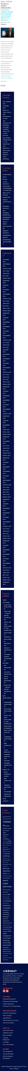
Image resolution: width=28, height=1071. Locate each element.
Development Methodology (10, 1001)
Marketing (6, 197)
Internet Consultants (7, 765)
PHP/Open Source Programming (11, 1006)
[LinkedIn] (7, 991)
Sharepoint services (7, 923)
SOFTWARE (6, 602)
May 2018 (6, 450)
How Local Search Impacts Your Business (6, 154)
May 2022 (6, 347)
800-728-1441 (15, 974)
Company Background (7, 787)
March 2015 (7, 497)
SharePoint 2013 (6, 903)
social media (6, 927)
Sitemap (16, 1068)
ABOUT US (6, 769)
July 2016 (6, 487)
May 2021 (6, 379)
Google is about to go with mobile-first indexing (7, 76)
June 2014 (6, 531)
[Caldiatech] (8, 2)
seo (8, 894)
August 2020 (7, 413)
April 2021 (6, 381)
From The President (8, 1044)
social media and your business (7, 929)
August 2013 (7, 567)
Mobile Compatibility (7, 202)
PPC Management (7, 667)
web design (8, 951)
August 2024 (7, 268)
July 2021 (6, 374)
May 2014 (6, 533)
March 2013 (7, 579)
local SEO (6, 862)
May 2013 (6, 575)
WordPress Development (7, 242)
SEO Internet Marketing (6, 213)
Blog (4, 177)
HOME (4, 600)
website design (5, 953)
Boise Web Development (8, 607)
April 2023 (6, 308)
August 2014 (7, 526)
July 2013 (6, 570)
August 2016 (7, 484)
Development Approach (9, 999)
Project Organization (8, 650)
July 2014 (6, 528)
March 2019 (7, 434)
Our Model (7, 791)
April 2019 (6, 432)
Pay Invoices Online (8, 1030)
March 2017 (7, 455)
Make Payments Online (7, 774)
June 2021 (6, 377)
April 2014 (6, 536)
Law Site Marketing (8, 1054)
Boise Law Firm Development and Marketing (8, 626)
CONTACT (6, 801)
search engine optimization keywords (6, 892)
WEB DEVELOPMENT (7, 698)
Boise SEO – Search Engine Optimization (7, 615)
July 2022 (6, 342)
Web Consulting (7, 745)
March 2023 (7, 310)
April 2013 (6, 577)
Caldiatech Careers (8, 1033)
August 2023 (7, 298)
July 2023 (6, 301)
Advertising (7, 174)
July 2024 (6, 271)
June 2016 (6, 489)
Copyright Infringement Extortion (7, 188)
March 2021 (7, 384)
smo (4, 925)
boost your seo (8, 818)
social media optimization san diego (7, 949)
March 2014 (7, 538)
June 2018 (6, 448)
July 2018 (6, 445)
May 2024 (6, 275)
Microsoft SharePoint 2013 (6, 871)
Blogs (3, 85)
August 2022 (7, 340)
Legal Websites (7, 1018)
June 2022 (6, 345)
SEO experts (5, 896)
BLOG (4, 798)
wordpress (5, 957)
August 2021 (7, 372)
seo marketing (7, 901)
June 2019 (6, 429)
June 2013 (6, 572)
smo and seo (7, 925)
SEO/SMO (6, 663)
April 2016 (6, 494)
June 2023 (6, 303)
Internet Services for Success (10, 1020)
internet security (6, 858)
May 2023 (6, 306)
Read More (4, 81)
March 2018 (7, 453)
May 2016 (6, 492)
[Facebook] (4, 991)
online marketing (6, 878)
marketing (5, 864)
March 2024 (7, 278)
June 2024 (6, 273)
